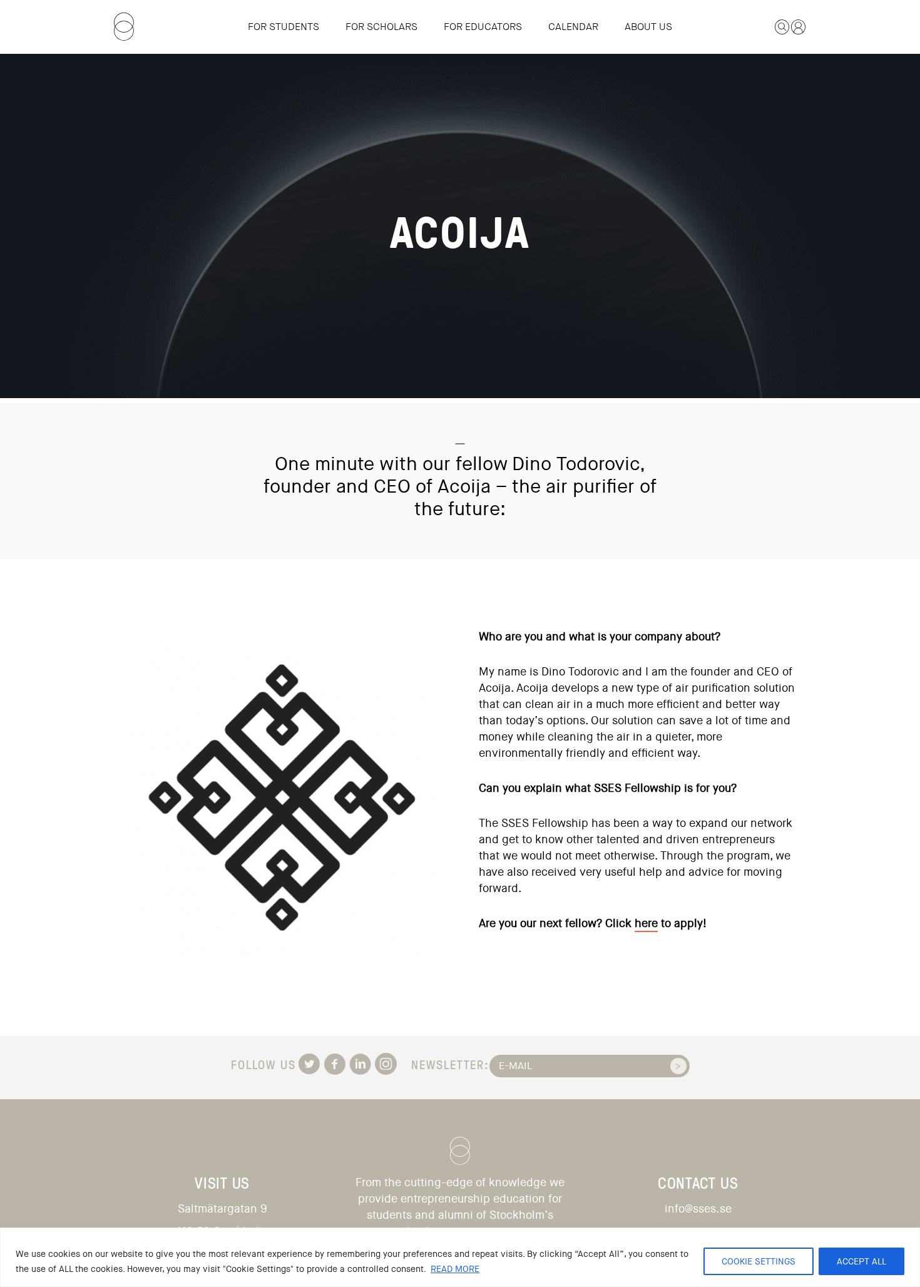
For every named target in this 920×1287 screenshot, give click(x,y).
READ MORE (455, 1268)
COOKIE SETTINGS (758, 1261)
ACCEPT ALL (861, 1261)
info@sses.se (698, 1208)
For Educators (483, 26)
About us (648, 26)
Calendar (573, 26)
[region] (460, 1257)
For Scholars (381, 26)
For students (283, 26)
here (646, 923)
